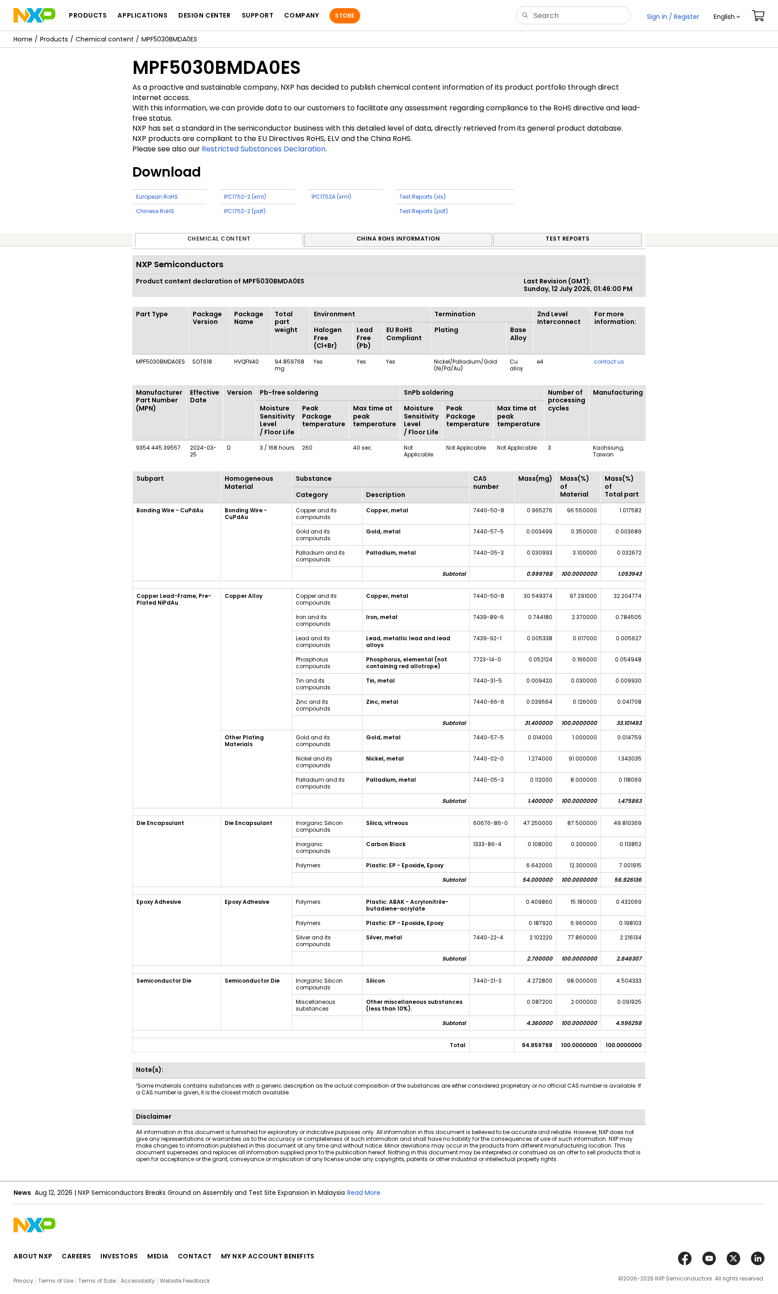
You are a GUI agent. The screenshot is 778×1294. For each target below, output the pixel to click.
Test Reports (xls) (422, 196)
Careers (76, 1256)
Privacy (23, 1281)
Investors (119, 1256)
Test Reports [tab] (567, 238)
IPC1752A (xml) (331, 196)
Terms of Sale (97, 1281)
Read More (363, 1192)
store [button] (344, 15)
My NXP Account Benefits (268, 1256)
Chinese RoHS (155, 211)
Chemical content (105, 39)
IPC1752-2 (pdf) (245, 211)
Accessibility (138, 1281)
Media (158, 1256)
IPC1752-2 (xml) (245, 196)
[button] (727, 16)
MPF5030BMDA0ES (169, 39)
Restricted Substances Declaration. (264, 149)
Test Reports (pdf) (423, 211)
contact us (609, 361)
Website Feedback (185, 1281)
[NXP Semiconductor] (34, 15)
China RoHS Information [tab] (398, 238)
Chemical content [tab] (219, 238)
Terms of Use (55, 1281)
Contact (195, 1256)
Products (54, 39)
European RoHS (157, 196)
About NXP (33, 1256)
